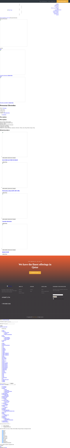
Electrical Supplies (5, 396)
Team (3, 376)
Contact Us (4, 340)
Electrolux (4, 108)
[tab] (36, 114)
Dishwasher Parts (7, 17)
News (42, 289)
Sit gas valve (6, 402)
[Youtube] (5, 1)
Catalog (3, 348)
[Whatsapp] (7, 1)
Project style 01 (4, 363)
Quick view (10, 157)
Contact (31, 289)
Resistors (5, 407)
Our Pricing (4, 360)
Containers (6, 404)
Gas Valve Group (5, 400)
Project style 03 (4, 365)
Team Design (4, 377)
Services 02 (4, 372)
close (6, 447)
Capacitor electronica (7, 221)
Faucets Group (4, 397)
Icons (3, 355)
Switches (3, 416)
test (2, 378)
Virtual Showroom (5, 379)
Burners (3, 388)
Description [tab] (3, 117)
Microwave (4, 411)
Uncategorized (4, 420)
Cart (3, 346)
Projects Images (21, 292)
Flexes (5, 399)
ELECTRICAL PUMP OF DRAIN (10, 160)
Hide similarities (6, 425)
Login (1, 325)
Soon (3, 375)
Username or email (3, 321)
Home (3, 330)
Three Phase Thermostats (8, 419)
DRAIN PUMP (5, 252)
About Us (4, 331)
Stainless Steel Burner (8, 391)
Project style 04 (4, 366)
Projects (3, 336)
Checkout (4, 349)
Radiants (3, 413)
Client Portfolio (7, 337)
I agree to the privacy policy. (59, 298)
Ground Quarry (5, 405)
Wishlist (3, 380)
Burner (5, 389)
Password (2, 323)
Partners (43, 292)
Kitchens (3, 356)
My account (4, 357)
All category (4, 386)
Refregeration (4, 415)
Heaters (3, 406)
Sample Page (4, 368)
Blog (3, 341)
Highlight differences (7, 426)
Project (3, 361)
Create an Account (6, 319)
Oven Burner (6, 390)
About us (20, 289)
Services (20, 291)
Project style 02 (4, 364)
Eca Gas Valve (6, 401)
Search (12, 383)
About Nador (6, 332)
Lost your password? (3, 326)
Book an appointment (45, 291)
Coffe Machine (4, 393)
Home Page (2, 17)
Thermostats (4, 417)
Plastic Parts (6, 395)
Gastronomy (4, 403)
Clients (3, 351)
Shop (31, 291)
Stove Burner (6, 392)
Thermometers (6, 418)
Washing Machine (5, 421)
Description (4, 114)
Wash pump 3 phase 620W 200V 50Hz (11, 190)
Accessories (4, 387)
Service (3, 370)
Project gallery (6, 339)
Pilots (3, 412)
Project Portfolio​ (7, 338)
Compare (14, 157)
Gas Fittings (4, 398)
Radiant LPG (6, 414)
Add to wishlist (5, 157)
